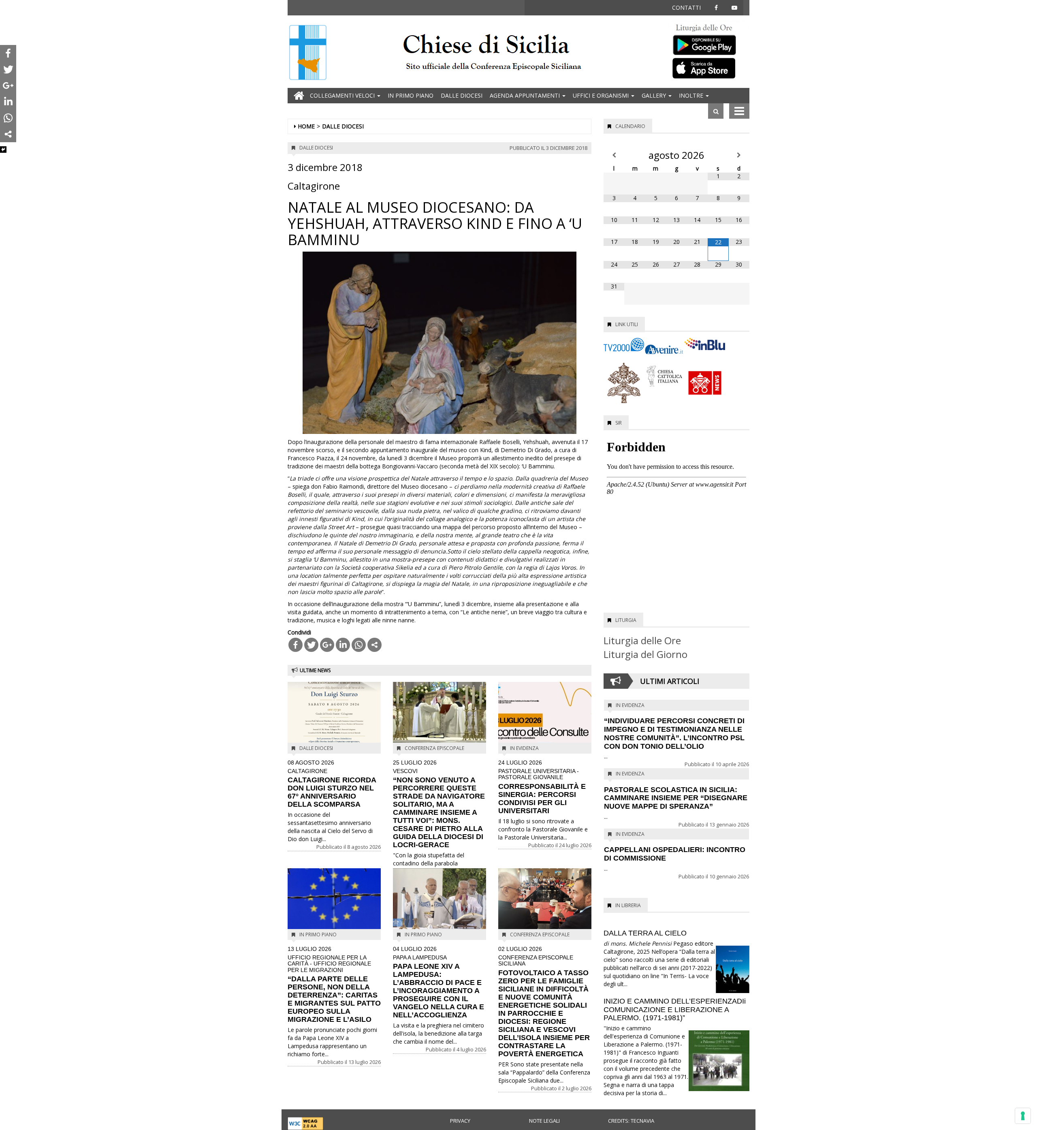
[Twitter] (311, 645)
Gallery (655, 95)
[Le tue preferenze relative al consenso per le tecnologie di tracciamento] (1023, 1116)
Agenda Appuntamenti (525, 95)
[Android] (708, 43)
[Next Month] (739, 155)
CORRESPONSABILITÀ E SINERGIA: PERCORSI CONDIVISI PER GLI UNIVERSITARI (542, 787)
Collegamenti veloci (343, 95)
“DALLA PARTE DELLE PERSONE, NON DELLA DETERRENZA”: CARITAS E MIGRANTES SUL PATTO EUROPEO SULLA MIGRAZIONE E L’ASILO (334, 984)
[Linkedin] (343, 645)
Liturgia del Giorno (645, 654)
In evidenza (524, 748)
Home (306, 126)
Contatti (686, 7)
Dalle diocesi (461, 95)
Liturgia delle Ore (642, 640)
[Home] (308, 53)
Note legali (544, 1120)
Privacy (460, 1120)
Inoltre (692, 95)
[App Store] (708, 68)
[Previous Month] (614, 155)
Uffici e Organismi (601, 95)
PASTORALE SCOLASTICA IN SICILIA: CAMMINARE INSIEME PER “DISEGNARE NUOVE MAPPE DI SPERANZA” (675, 798)
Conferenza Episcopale (434, 748)
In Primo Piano (410, 95)
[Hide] (3, 149)
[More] (374, 645)
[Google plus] (327, 645)
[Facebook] (295, 645)
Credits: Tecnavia (631, 1120)
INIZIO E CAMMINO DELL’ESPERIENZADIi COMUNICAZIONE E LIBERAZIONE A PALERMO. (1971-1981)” (675, 1009)
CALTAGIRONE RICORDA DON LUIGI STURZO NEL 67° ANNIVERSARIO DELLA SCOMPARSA (332, 784)
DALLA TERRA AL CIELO (645, 933)
